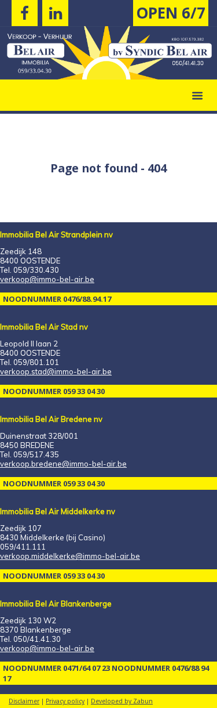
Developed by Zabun (122, 701)
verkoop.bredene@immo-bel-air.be (63, 463)
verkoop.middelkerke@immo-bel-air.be (70, 556)
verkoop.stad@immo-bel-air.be (56, 371)
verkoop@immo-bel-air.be (47, 279)
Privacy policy (65, 701)
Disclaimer (24, 701)
